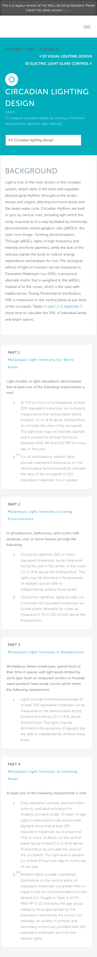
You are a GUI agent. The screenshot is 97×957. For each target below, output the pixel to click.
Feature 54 (49, 49)
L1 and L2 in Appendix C (63, 306)
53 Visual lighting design (67, 56)
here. (67, 10)
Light (31, 49)
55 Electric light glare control (57, 63)
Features (13, 49)
